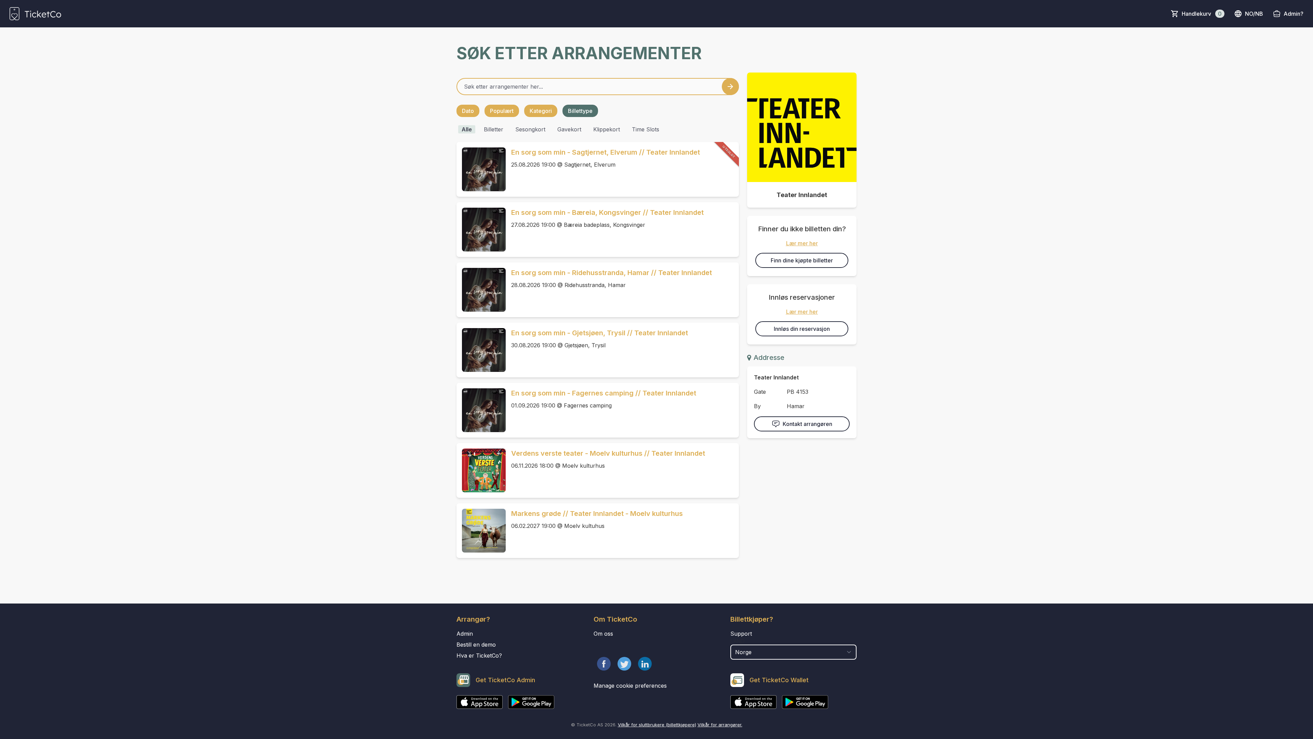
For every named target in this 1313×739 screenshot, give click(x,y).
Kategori (541, 110)
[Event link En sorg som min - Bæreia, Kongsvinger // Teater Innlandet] (481, 229)
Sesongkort (530, 129)
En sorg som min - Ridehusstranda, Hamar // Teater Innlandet (611, 273)
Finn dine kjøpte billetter (802, 260)
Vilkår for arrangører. (720, 724)
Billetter (493, 129)
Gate (760, 391)
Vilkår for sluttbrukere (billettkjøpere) (657, 724)
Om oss (603, 633)
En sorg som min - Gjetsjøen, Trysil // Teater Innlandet (599, 333)
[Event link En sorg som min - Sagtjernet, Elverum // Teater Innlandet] (481, 169)
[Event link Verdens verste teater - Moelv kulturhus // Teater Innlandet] (481, 470)
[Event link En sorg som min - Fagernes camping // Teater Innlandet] (481, 410)
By (757, 406)
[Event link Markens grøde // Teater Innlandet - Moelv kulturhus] (481, 530)
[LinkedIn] (645, 664)
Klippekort (606, 129)
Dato (468, 110)
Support (741, 633)
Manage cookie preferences (630, 685)
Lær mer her (802, 243)
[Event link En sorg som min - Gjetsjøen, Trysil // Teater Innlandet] (481, 350)
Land (737, 641)
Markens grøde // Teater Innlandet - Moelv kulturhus (597, 513)
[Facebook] (604, 664)
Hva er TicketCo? (479, 655)
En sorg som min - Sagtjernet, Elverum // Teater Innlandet (605, 152)
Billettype (580, 110)
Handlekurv (1202, 13)
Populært (502, 110)
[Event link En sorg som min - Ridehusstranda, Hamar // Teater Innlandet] (481, 289)
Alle (467, 129)
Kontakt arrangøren (807, 423)
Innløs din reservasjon (802, 328)
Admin (464, 633)
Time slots (645, 129)
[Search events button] (730, 86)
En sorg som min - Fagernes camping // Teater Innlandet (603, 393)
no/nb (1254, 13)
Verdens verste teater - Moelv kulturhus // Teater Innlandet (608, 453)
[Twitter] (624, 664)
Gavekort (569, 129)
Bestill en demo (476, 644)
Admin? (1293, 13)
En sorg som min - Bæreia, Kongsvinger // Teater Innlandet (607, 212)
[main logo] (35, 13)
